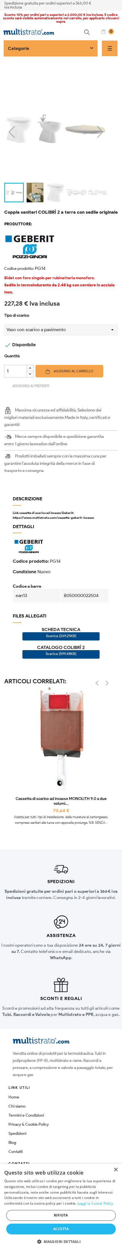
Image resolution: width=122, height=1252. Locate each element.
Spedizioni (17, 1133)
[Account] (116, 5)
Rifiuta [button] (61, 1215)
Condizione (24, 571)
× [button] (115, 1170)
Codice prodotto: (19, 268)
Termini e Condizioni (26, 1115)
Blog (12, 1142)
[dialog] (61, 1208)
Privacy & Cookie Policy (29, 1124)
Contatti (16, 1151)
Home (14, 1097)
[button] (61, 1241)
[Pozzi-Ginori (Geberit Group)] (61, 246)
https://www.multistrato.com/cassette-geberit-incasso (53, 518)
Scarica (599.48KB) (61, 654)
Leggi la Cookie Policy (95, 1203)
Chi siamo (17, 1106)
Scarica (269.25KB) (61, 636)
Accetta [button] (61, 1228)
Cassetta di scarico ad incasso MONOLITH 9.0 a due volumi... (61, 801)
